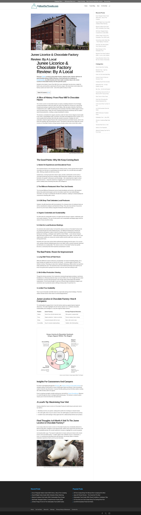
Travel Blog (92, 6)
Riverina (57, 385)
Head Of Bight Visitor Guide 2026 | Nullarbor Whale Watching (48, 495)
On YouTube (104, 6)
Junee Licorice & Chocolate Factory (71, 385)
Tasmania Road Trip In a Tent (102, 124)
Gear (98, 6)
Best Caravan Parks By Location (95, 1)
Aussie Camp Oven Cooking (102, 67)
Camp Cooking (81, 1)
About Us (46, 509)
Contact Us (74, 509)
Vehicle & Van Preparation (101, 127)
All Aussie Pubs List (70, 1)
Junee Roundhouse (73, 393)
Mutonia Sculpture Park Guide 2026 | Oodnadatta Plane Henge (48, 497)
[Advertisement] (103, 158)
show (48, 92)
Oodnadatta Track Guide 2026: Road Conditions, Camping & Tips (91, 497)
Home (86, 6)
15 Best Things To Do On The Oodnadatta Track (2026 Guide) (48, 501)
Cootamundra (40, 80)
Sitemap (52, 509)
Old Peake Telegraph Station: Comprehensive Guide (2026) (47, 499)
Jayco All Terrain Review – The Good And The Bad (87, 495)
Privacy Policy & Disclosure (63, 509)
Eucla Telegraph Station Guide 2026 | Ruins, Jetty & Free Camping (102, 17)
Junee (43, 76)
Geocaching (107, 1)
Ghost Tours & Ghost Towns (102, 96)
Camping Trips (58, 1)
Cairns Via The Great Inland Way (103, 74)
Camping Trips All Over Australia (103, 81)
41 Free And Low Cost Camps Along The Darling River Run (89, 499)
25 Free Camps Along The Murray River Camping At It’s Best (89, 492)
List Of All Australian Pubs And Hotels (83, 501)
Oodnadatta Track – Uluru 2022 (102, 117)
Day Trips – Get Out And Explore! (103, 89)
